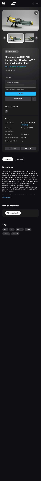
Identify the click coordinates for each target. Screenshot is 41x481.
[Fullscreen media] (36, 13)
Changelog (24, 125)
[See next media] (36, 38)
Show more (6, 197)
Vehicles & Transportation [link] (17, 67)
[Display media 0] (15, 37)
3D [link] (6, 67)
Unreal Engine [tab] (14, 213)
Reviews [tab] (20, 159)
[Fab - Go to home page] (13, 3)
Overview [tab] (7, 159)
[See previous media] (4, 38)
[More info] (25, 137)
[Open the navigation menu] (37, 3)
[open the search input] (33, 3)
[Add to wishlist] (34, 99)
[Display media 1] (33, 37)
